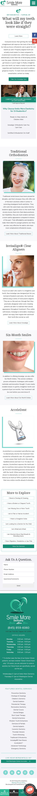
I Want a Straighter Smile (18, 519)
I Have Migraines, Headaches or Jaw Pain (18, 541)
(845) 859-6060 (18, 628)
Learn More (18, 36)
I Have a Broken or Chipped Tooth (18, 503)
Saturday (10, 652)
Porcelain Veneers (18, 732)
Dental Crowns (18, 710)
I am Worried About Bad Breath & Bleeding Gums (18, 535)
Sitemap (14, 783)
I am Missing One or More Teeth (18, 508)
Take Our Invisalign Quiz (18, 79)
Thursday (10, 647)
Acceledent (18, 743)
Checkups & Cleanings (18, 696)
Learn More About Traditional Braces (18, 234)
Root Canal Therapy (18, 715)
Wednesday (11, 644)
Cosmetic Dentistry (18, 729)
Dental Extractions (18, 718)
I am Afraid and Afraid (18, 529)
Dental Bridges (18, 713)
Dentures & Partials (18, 724)
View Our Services (18, 546)
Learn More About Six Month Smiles (18, 398)
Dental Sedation (18, 701)
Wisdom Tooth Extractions (18, 721)
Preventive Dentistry (18, 693)
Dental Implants (18, 726)
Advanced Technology (18, 746)
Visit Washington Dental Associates (16, 761)
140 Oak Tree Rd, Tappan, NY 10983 (18, 632)
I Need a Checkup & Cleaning (18, 498)
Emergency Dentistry (18, 749)
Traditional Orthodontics (18, 737)
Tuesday (10, 642)
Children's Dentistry (18, 699)
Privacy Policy (21, 783)
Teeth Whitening (18, 735)
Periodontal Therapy (18, 704)
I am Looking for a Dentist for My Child (18, 524)
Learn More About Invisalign (18, 323)
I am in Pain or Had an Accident (18, 514)
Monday (9, 639)
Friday (9, 650)
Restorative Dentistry (18, 707)
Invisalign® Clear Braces (18, 740)
